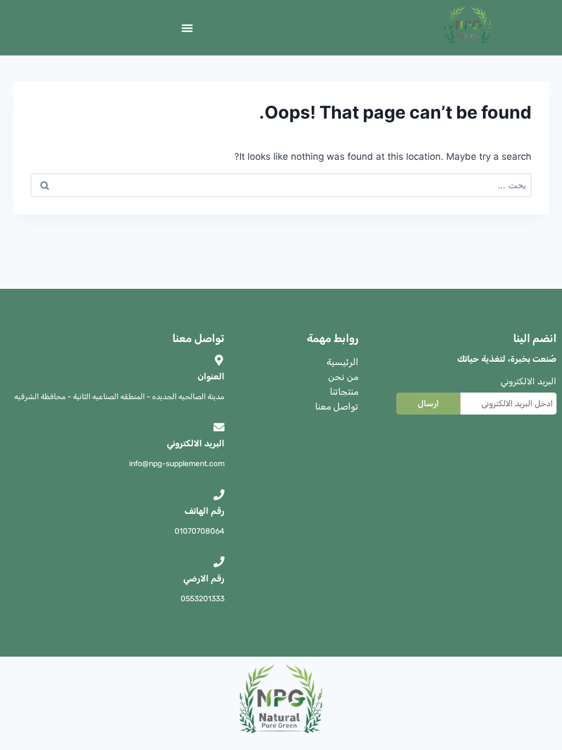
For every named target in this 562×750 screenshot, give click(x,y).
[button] (187, 28)
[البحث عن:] (281, 185)
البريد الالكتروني (529, 381)
